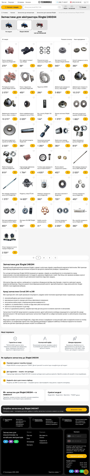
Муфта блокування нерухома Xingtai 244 (8, 167)
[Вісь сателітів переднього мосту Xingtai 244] (80, 211)
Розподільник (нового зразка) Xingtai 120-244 (8, 87)
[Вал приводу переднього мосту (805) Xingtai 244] (80, 157)
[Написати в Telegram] (5, 441)
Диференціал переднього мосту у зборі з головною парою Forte (80, 88)
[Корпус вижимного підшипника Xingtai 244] (10, 51)
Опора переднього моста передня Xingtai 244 (9, 247)
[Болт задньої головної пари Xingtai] (27, 51)
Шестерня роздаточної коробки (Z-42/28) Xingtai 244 (9, 141)
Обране (66, 8)
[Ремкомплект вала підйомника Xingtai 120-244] (45, 51)
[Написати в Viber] (10, 441)
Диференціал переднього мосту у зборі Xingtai (62, 87)
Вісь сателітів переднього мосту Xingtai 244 (80, 221)
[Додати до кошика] (14, 65)
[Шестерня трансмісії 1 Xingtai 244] (63, 184)
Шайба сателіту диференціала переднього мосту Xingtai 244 (44, 222)
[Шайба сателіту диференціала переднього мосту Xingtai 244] (45, 211)
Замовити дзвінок (76, 456)
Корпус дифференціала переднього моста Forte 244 (27, 115)
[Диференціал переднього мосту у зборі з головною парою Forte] (80, 77)
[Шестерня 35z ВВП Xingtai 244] (27, 211)
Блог (28, 438)
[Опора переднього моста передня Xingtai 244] (10, 237)
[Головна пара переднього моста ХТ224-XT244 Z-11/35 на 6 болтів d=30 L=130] (45, 157)
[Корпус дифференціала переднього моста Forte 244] (27, 104)
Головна (5, 12)
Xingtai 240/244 (24, 31)
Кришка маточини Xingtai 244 (62, 114)
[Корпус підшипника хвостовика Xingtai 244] (27, 77)
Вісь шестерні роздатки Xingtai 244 (26, 141)
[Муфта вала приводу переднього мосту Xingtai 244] (63, 131)
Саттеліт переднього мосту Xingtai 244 (79, 194)
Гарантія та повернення (43, 442)
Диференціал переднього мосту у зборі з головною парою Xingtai (9, 115)
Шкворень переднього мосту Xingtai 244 (43, 194)
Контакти (30, 445)
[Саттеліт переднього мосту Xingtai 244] (80, 184)
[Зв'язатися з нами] (86, 472)
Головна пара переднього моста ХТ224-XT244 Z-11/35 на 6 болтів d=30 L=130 (44, 169)
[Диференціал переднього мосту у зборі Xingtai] (63, 77)
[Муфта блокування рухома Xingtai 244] (80, 131)
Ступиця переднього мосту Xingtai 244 (61, 221)
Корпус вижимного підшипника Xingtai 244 (8, 61)
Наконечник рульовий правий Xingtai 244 (43, 141)
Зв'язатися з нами (76, 409)
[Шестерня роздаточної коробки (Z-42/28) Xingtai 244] (10, 131)
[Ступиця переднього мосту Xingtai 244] (63, 211)
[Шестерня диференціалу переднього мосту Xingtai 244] (10, 211)
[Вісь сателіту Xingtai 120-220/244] (45, 104)
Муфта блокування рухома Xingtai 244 (78, 141)
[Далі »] (55, 257)
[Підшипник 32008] (45, 77)
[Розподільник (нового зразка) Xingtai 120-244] (10, 77)
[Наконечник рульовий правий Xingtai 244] (45, 131)
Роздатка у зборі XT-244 (26, 193)
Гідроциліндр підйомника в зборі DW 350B (27, 167)
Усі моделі (8, 31)
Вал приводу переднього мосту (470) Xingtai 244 (9, 194)
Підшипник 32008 (42, 87)
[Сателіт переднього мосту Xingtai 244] (80, 51)
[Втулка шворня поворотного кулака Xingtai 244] (63, 157)
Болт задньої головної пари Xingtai (26, 61)
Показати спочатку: (66, 39)
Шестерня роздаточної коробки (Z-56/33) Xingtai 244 (80, 115)
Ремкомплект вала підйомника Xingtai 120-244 (44, 61)
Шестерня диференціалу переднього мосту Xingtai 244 (9, 221)
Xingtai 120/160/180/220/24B (40, 32)
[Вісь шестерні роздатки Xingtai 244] (27, 131)
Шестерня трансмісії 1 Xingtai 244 (61, 194)
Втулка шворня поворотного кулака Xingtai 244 (60, 168)
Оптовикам (30, 442)
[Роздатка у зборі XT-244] (27, 184)
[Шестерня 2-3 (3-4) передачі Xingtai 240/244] (63, 51)
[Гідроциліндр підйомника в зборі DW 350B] (27, 157)
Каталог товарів (12, 7)
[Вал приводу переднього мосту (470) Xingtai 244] (10, 184)
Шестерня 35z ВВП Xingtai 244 (27, 221)
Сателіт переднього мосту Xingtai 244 (80, 61)
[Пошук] (59, 7)
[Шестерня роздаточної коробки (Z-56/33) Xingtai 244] (80, 104)
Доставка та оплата (43, 436)
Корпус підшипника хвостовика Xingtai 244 (26, 87)
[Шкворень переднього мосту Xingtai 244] (45, 184)
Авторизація (72, 8)
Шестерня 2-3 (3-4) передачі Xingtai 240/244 (62, 61)
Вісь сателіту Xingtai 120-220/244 (44, 114)
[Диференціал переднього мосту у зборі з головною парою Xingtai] (10, 104)
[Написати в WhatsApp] (16, 441)
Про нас (4, 2)
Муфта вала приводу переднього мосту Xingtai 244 (62, 141)
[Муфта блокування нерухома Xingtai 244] (10, 157)
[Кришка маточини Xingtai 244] (63, 104)
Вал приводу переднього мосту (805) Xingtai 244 (80, 167)
